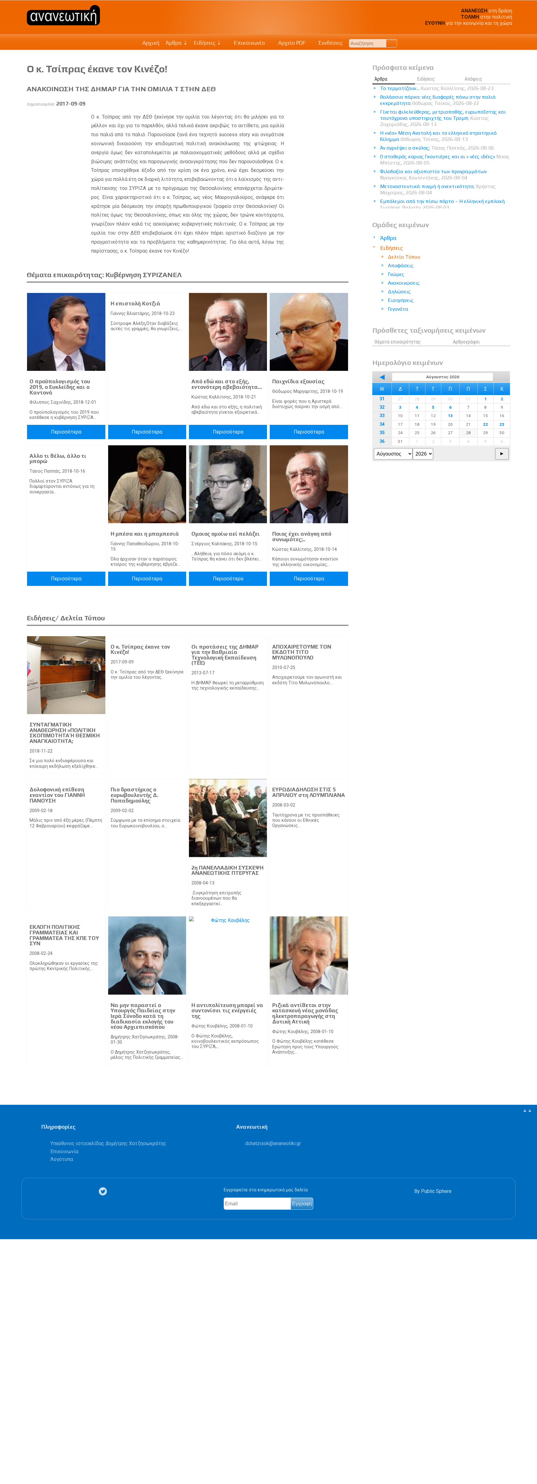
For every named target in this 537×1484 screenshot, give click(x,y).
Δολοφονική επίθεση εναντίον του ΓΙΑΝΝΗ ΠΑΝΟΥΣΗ (57, 794)
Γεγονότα (398, 309)
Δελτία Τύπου (404, 257)
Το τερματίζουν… (436, 88)
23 (501, 424)
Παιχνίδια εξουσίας (298, 381)
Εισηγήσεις (401, 300)
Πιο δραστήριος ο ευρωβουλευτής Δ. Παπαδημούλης (134, 794)
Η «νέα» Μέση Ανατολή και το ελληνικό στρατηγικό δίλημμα (438, 136)
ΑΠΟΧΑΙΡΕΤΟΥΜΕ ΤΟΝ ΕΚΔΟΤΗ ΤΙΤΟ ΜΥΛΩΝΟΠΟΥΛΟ (301, 652)
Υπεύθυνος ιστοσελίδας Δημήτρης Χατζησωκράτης (108, 1143)
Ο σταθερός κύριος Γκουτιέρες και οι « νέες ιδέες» (445, 160)
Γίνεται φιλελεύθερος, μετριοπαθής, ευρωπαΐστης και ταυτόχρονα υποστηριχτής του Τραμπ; (443, 118)
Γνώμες (396, 274)
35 (381, 432)
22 (485, 424)
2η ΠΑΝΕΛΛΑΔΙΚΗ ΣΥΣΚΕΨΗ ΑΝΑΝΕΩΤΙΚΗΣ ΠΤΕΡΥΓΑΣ (227, 870)
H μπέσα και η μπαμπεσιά (145, 534)
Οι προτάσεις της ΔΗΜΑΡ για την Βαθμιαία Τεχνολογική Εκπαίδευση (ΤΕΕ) (225, 655)
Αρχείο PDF (291, 43)
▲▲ (527, 1110)
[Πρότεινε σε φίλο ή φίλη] (8, 1465)
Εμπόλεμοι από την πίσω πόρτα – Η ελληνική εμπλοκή (442, 204)
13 (450, 415)
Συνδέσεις (330, 43)
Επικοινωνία (249, 43)
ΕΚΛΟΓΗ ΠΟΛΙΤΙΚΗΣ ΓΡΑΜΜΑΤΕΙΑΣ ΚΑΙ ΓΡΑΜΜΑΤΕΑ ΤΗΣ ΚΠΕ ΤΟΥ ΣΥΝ (64, 935)
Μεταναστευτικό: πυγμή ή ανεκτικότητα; (438, 189)
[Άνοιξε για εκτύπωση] (8, 1455)
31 (381, 399)
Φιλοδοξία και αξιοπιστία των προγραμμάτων (433, 175)
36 (381, 441)
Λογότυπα (61, 1159)
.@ (273, 1143)
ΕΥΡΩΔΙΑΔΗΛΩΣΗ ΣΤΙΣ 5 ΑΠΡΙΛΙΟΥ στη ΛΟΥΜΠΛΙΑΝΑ (308, 792)
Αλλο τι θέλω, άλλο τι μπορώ (58, 459)
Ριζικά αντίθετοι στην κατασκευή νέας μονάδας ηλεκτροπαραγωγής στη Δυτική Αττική (305, 1013)
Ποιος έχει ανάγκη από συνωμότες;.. (301, 536)
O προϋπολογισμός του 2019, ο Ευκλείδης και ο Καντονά (60, 386)
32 (381, 407)
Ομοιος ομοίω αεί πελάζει (225, 534)
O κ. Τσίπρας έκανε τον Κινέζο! (140, 649)
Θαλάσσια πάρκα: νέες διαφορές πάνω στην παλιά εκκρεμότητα (438, 100)
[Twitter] (104, 1191)
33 (381, 415)
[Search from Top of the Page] (391, 43)
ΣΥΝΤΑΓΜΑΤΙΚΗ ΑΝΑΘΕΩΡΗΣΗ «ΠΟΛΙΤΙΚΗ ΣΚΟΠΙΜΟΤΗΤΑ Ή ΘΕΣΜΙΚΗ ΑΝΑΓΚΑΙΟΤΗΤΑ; (65, 733)
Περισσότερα (66, 432)
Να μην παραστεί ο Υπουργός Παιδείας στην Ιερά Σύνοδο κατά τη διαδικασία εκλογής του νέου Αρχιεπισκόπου (143, 1016)
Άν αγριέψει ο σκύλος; (437, 148)
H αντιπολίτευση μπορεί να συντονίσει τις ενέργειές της (227, 1010)
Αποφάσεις (401, 265)
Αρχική (150, 43)
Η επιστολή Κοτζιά (135, 303)
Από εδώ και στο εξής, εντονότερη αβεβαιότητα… (226, 384)
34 (381, 424)
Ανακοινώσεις (404, 283)
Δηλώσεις (399, 292)
